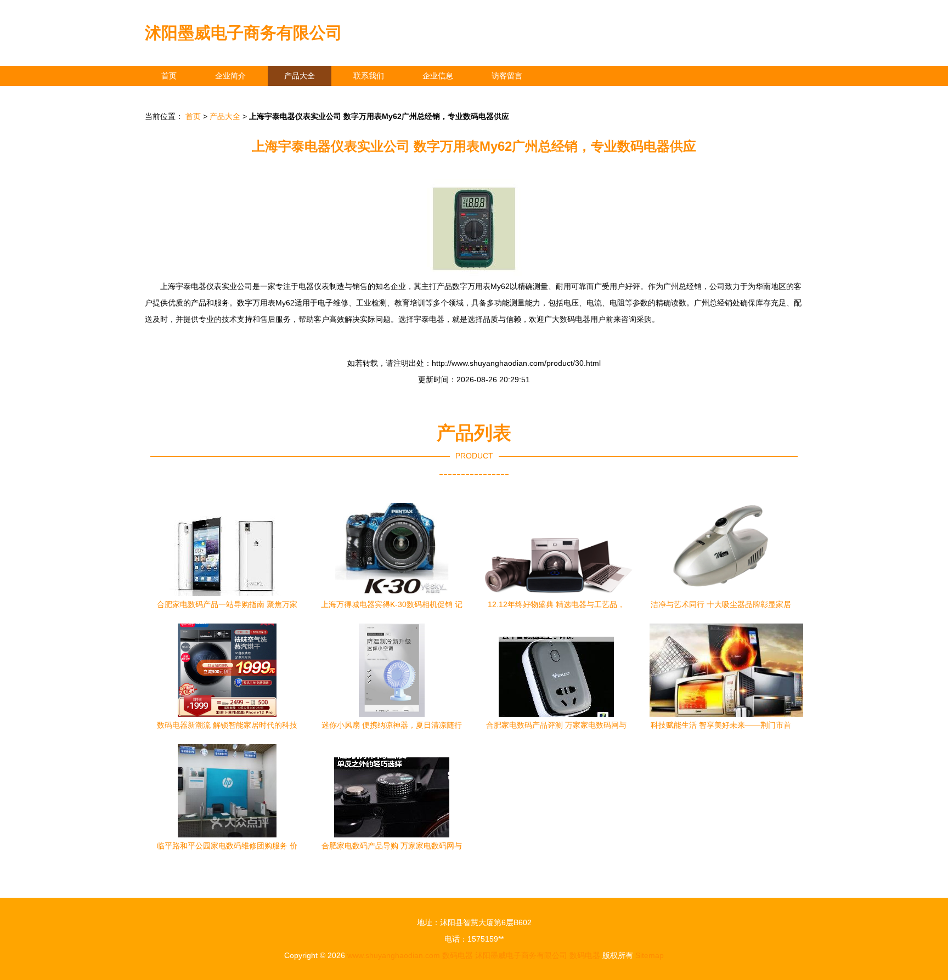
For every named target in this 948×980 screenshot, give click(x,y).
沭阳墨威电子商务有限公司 (243, 33)
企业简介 (230, 75)
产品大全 (299, 75)
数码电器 (457, 955)
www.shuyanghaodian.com (393, 955)
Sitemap (649, 955)
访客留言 (507, 75)
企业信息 (437, 75)
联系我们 (368, 75)
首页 (169, 75)
